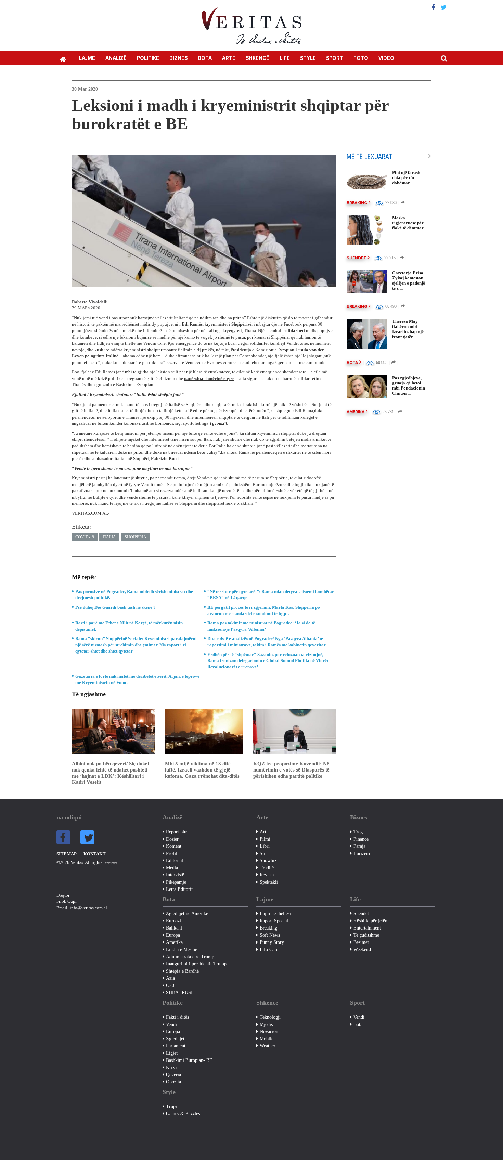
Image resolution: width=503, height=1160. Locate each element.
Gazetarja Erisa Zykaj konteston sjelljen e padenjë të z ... (408, 280)
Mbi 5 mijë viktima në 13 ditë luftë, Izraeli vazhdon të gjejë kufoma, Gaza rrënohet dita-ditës (202, 770)
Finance (361, 839)
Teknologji (270, 1017)
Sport (334, 58)
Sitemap (66, 853)
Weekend (362, 949)
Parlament (175, 1046)
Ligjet (172, 1053)
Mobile (266, 1038)
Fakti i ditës (177, 1017)
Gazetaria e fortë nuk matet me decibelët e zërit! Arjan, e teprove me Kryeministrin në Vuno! (137, 679)
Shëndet (356, 258)
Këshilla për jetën (370, 920)
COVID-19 (84, 537)
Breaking (357, 203)
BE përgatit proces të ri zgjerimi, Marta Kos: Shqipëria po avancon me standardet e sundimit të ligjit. (263, 610)
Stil (263, 853)
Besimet (361, 942)
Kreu (62, 59)
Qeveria (173, 1074)
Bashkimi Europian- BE (189, 1060)
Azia (170, 978)
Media (172, 867)
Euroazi (173, 920)
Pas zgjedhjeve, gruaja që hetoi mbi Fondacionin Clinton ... (408, 385)
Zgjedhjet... (177, 1038)
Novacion (269, 1031)
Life (285, 58)
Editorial (174, 860)
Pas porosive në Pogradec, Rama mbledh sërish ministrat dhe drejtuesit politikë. (134, 594)
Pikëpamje (176, 882)
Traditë (267, 867)
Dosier (172, 839)
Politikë (148, 58)
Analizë (116, 58)
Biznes (178, 58)
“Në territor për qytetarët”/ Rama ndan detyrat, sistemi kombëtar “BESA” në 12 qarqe (270, 594)
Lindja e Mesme (181, 949)
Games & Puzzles (183, 1113)
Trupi (171, 1106)
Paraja (359, 846)
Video (386, 58)
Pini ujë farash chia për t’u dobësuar (406, 177)
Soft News (270, 935)
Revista (267, 875)
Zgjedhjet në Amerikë (187, 913)
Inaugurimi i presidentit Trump (196, 963)
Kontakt (94, 853)
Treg (358, 831)
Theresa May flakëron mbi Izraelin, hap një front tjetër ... (408, 329)
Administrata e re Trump (190, 956)
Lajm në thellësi (275, 913)
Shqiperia (135, 537)
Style (308, 58)
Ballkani (174, 928)
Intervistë (175, 875)
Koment (173, 846)
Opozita (173, 1081)
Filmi (265, 839)
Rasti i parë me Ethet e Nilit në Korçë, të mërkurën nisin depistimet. (129, 626)
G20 (170, 985)
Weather (267, 1046)
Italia (109, 537)
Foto (360, 58)
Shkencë (257, 58)
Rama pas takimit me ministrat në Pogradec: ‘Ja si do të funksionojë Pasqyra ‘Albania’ (261, 626)
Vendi (171, 1024)
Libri (265, 846)
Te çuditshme (366, 935)
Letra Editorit (179, 889)
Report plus (177, 831)
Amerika (355, 412)
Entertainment (367, 928)
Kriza (171, 1067)
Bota (205, 58)
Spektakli (269, 882)
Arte (228, 58)
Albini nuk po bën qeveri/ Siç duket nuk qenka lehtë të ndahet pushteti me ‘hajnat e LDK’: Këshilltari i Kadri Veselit (110, 773)
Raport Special (274, 920)
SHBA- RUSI (179, 992)
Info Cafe (269, 949)
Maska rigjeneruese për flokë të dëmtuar (408, 222)
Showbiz (268, 860)
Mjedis (266, 1024)
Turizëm (361, 853)
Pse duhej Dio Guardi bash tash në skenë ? (115, 607)
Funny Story (272, 942)
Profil (171, 853)
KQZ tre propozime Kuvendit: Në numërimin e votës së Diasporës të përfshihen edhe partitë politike (291, 770)
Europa (173, 935)
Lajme (87, 58)
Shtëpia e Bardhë (182, 971)
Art (263, 831)
